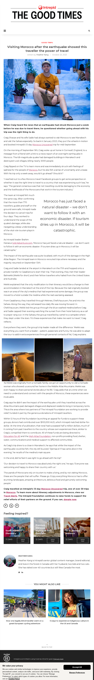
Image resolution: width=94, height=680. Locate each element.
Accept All (77, 667)
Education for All (12, 436)
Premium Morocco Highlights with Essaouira (44, 529)
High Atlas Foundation (40, 436)
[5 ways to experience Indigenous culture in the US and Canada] (69, 603)
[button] (18, 359)
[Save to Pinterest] (17, 506)
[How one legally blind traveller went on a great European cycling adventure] (25, 603)
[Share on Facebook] (6, 506)
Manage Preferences (77, 673)
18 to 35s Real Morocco (73, 532)
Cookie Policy (14, 679)
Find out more (58, 659)
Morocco (33, 170)
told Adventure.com (22, 243)
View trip (23, 540)
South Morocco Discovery (14, 532)
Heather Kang (42, 55)
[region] (46, 671)
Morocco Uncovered (42, 145)
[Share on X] (11, 506)
